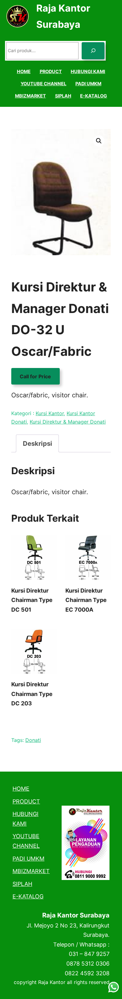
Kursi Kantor (50, 413)
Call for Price (35, 376)
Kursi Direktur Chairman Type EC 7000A (86, 600)
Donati (33, 740)
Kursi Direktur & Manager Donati (68, 422)
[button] (98, 141)
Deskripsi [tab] (37, 443)
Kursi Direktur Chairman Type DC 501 (32, 600)
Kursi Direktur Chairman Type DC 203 (32, 694)
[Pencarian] (93, 50)
